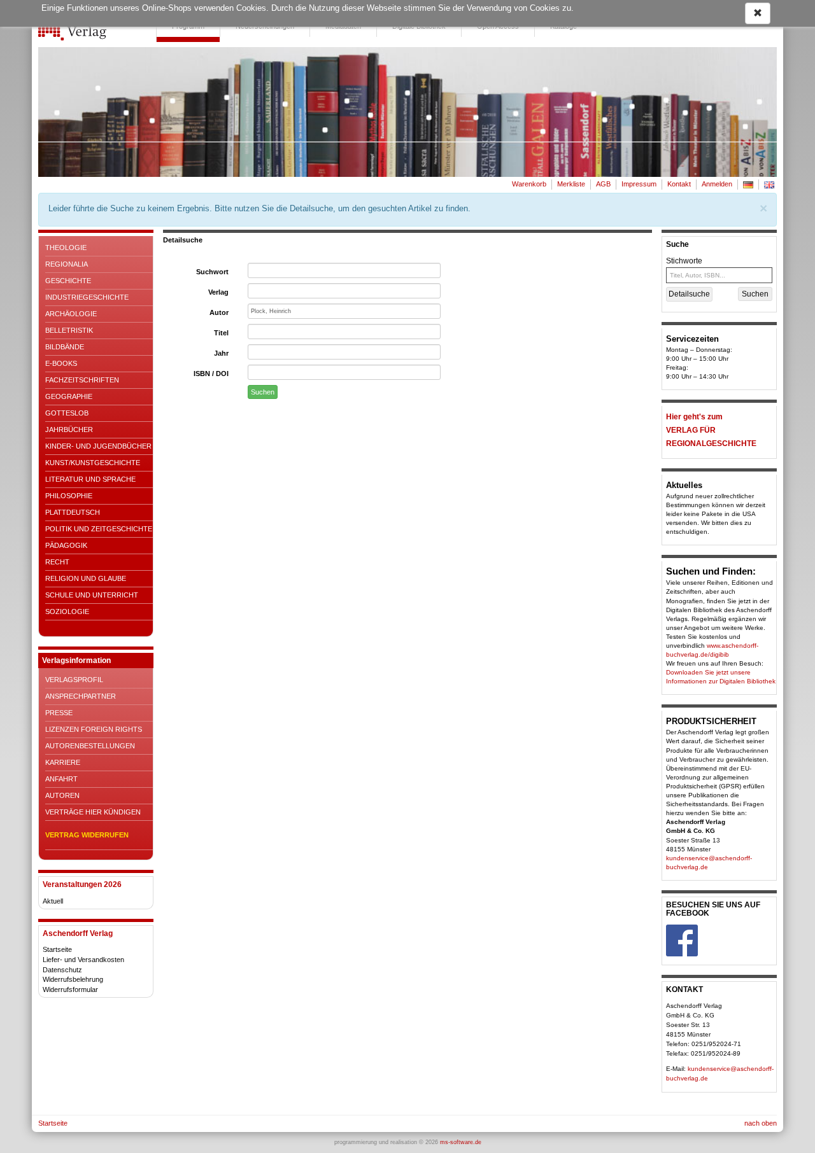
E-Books (61, 363)
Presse (59, 712)
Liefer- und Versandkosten (83, 959)
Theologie (66, 247)
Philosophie (68, 496)
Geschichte (68, 280)
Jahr (221, 353)
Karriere (62, 762)
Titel (221, 333)
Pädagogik (66, 545)
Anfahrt (61, 779)
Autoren (62, 795)
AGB (603, 184)
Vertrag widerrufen (87, 835)
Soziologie (67, 611)
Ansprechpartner (80, 696)
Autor (219, 312)
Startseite (57, 949)
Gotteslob (67, 413)
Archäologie (71, 314)
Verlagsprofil (74, 679)
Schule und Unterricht (91, 595)
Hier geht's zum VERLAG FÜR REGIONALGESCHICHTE (711, 430)
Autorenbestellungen (90, 746)
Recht (57, 562)
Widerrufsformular (70, 989)
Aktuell (53, 901)
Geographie (68, 396)
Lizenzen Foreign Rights (93, 729)
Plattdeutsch (72, 512)
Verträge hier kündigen (93, 812)
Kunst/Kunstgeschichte (92, 462)
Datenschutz (62, 970)
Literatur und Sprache (90, 479)
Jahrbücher (69, 429)
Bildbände (64, 347)
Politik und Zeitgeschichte (98, 529)
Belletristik (69, 330)
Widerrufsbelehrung (73, 979)
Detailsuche (689, 294)
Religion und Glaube (85, 578)
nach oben (760, 1123)
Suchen (262, 392)
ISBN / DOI (211, 373)
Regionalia (66, 264)
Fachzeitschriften (82, 380)
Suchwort (212, 272)
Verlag (218, 292)
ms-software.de (460, 1142)
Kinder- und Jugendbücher (98, 446)
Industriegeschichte (87, 297)
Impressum (638, 184)
